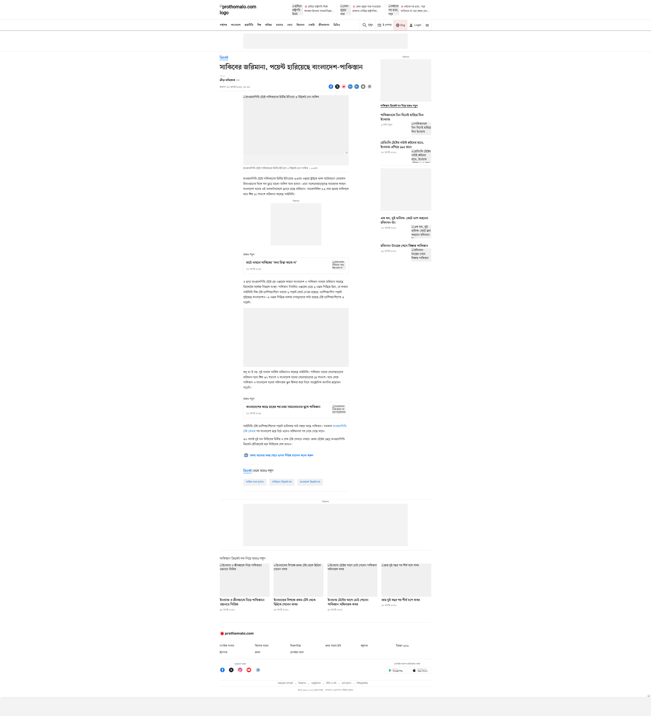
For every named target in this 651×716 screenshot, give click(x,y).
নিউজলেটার (362, 683)
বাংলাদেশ (236, 25)
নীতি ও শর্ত (331, 683)
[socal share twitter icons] (338, 88)
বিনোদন (300, 25)
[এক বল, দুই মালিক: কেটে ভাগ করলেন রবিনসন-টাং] (421, 231)
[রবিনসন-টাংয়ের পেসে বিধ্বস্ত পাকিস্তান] (421, 254)
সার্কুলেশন (316, 683)
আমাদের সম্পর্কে (285, 683)
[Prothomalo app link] (395, 671)
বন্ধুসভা (364, 646)
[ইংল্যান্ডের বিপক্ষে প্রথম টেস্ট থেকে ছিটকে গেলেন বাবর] (298, 580)
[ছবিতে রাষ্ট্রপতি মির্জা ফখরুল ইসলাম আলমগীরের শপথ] (297, 9)
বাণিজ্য (268, 25)
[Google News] (258, 670)
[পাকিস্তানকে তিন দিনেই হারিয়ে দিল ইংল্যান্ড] (421, 128)
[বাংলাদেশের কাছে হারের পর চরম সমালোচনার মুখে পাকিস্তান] (339, 409)
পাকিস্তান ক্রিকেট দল (282, 482)
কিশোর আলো (262, 646)
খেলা (289, 25)
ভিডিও (336, 25)
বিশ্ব (259, 25)
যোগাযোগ (346, 683)
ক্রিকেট (224, 58)
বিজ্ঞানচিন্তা (295, 646)
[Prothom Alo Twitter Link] (233, 670)
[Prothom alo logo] (237, 634)
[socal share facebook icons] (331, 88)
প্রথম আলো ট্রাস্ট (333, 646)
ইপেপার (223, 652)
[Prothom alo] (242, 9)
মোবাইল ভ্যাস (297, 652)
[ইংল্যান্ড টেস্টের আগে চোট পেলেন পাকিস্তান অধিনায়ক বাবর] (352, 580)
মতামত (279, 25)
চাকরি (311, 25)
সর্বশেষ (223, 25)
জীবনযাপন (324, 25)
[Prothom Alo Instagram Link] (241, 670)
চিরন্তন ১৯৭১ (402, 646)
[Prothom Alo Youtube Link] (250, 670)
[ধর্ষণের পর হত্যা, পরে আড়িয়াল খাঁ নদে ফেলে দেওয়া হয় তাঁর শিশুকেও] (393, 9)
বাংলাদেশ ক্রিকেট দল (310, 482)
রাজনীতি (249, 25)
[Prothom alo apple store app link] (420, 671)
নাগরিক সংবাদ (227, 646)
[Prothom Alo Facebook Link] (224, 670)
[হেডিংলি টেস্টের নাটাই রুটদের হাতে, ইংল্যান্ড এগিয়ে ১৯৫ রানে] (421, 156)
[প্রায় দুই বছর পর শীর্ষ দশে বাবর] (406, 580)
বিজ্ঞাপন (302, 683)
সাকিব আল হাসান (255, 482)
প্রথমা (257, 652)
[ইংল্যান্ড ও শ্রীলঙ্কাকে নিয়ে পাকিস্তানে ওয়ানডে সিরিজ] (245, 580)
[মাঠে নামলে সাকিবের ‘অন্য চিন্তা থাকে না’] (339, 265)
